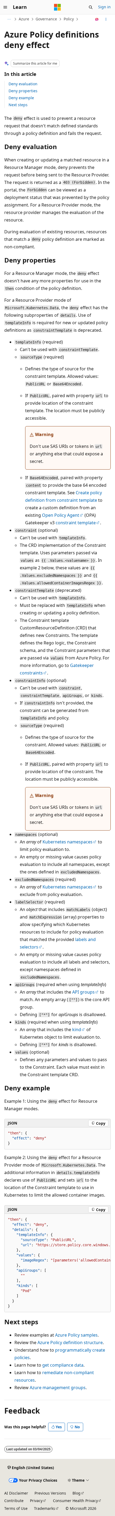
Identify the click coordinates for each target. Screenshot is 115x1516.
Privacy (36, 1500)
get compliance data (62, 1365)
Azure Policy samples (76, 1335)
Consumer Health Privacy (75, 1500)
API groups (83, 992)
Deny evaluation (23, 83)
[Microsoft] (57, 7)
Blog (76, 1493)
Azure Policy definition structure (70, 1342)
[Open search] (90, 7)
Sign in (104, 6)
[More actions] (106, 19)
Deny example (21, 97)
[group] (57, 1263)
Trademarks (44, 1508)
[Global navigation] (5, 7)
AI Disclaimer (16, 1493)
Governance (46, 18)
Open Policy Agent (60, 515)
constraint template (76, 523)
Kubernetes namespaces (68, 842)
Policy (69, 18)
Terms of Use (16, 1508)
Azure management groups (58, 1387)
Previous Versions (50, 1493)
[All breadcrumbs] (9, 19)
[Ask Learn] (97, 19)
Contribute (14, 1500)
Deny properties (23, 90)
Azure (24, 18)
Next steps (18, 104)
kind (76, 1029)
